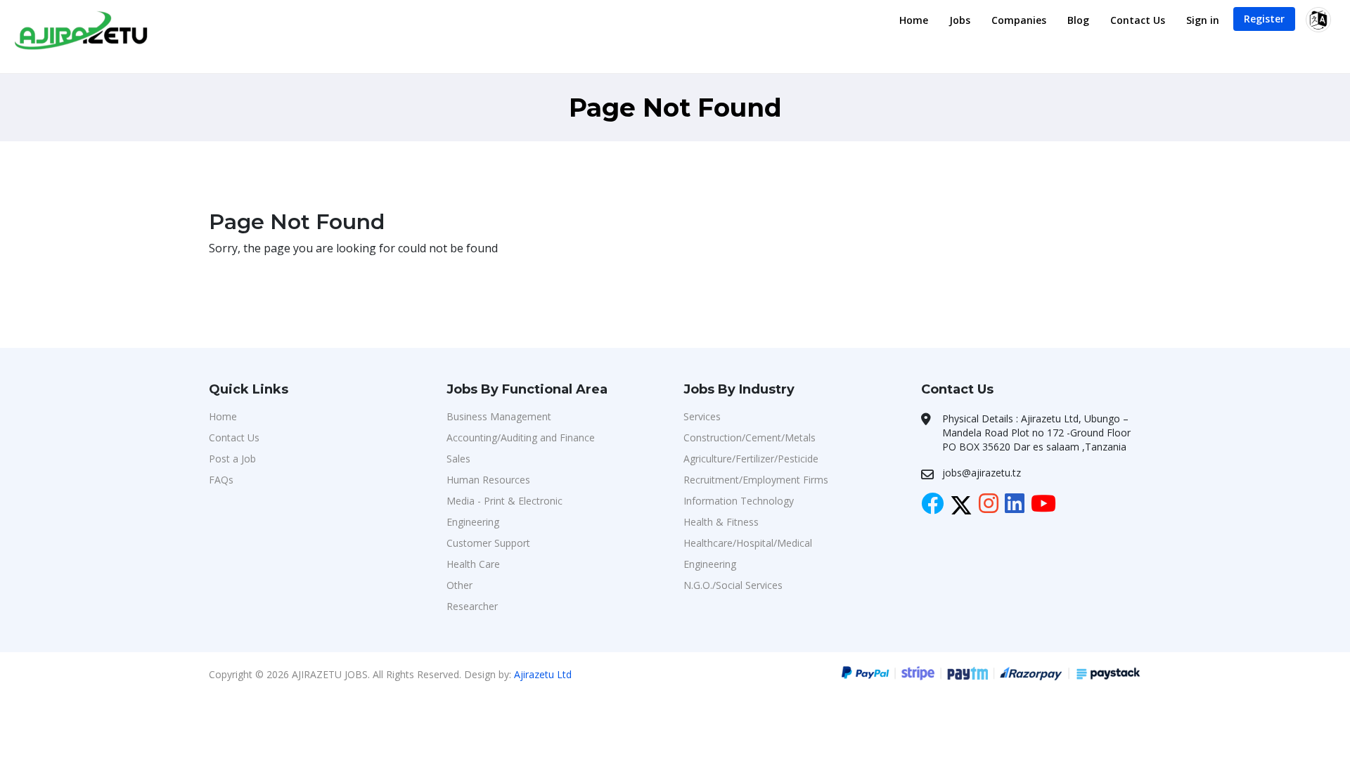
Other (459, 585)
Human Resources (488, 479)
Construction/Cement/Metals (749, 437)
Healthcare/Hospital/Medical (747, 543)
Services (702, 416)
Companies (1018, 20)
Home (913, 20)
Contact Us (1137, 20)
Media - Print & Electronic (504, 500)
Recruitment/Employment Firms (755, 479)
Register (1264, 18)
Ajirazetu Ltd (543, 674)
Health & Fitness (721, 521)
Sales (458, 458)
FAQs (221, 479)
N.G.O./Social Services (733, 585)
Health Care (473, 564)
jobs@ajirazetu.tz (981, 472)
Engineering (472, 521)
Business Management (498, 416)
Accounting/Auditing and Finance (520, 437)
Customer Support (488, 543)
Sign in (1202, 20)
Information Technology (738, 500)
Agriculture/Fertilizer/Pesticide (750, 458)
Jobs (959, 20)
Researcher (472, 606)
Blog (1078, 20)
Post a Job (232, 458)
